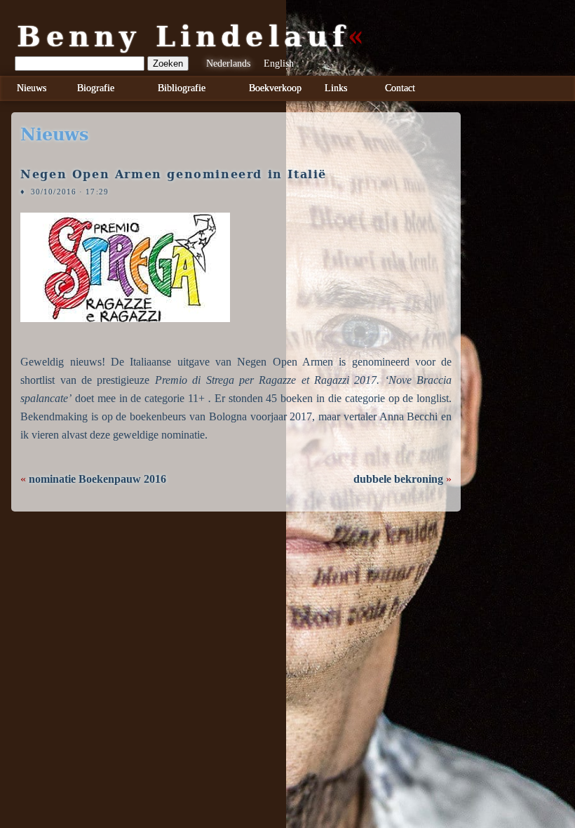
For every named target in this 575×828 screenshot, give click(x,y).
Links (336, 87)
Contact (400, 87)
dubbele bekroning (398, 479)
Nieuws (31, 87)
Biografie (95, 87)
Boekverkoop (275, 87)
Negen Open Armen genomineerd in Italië (173, 174)
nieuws (54, 135)
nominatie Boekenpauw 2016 (97, 479)
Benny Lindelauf (183, 36)
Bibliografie (181, 87)
